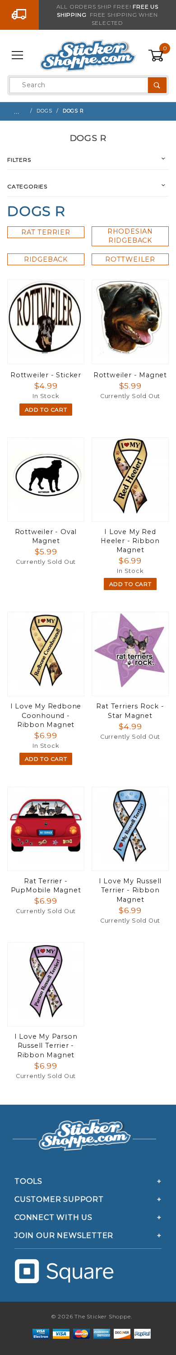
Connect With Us (53, 1217)
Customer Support (59, 1199)
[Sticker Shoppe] (88, 55)
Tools (28, 1181)
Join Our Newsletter (63, 1235)
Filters (19, 159)
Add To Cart (46, 409)
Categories (27, 186)
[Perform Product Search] (157, 85)
